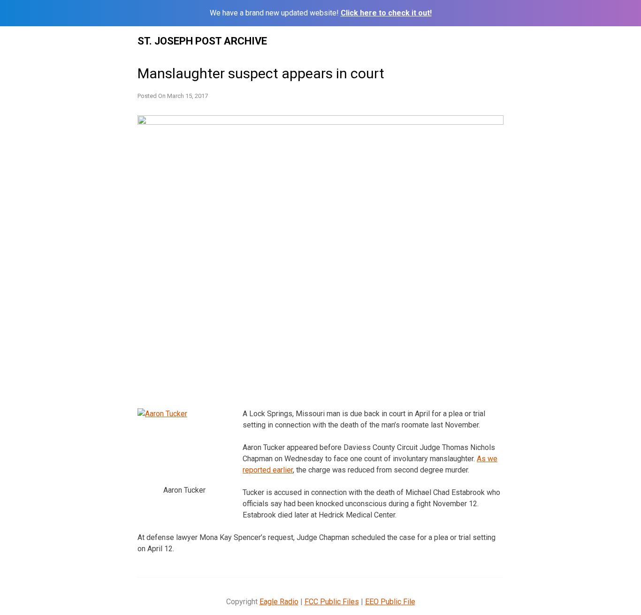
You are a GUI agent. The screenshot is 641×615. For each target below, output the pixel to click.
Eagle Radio (278, 601)
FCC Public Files (332, 601)
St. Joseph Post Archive (202, 41)
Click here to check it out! (386, 12)
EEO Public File (390, 601)
